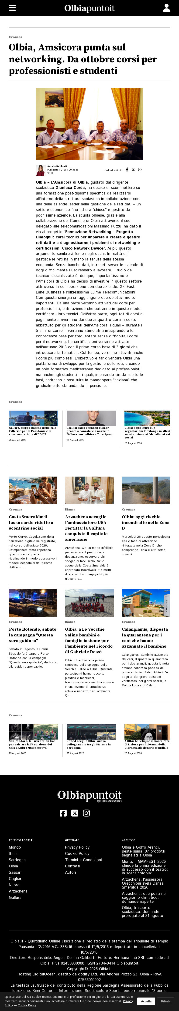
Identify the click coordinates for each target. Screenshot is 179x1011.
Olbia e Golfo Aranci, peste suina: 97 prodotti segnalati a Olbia (143, 851)
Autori (70, 872)
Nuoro (14, 885)
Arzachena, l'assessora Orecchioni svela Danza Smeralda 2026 (143, 883)
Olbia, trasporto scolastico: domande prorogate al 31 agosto (142, 912)
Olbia (13, 866)
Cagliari (15, 879)
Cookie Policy (77, 853)
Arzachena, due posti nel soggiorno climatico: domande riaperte (144, 897)
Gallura (15, 897)
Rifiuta (165, 1001)
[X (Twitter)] (75, 813)
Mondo (15, 847)
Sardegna (17, 860)
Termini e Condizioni (83, 860)
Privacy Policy (77, 847)
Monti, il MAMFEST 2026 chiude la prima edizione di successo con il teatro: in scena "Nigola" (145, 867)
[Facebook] (63, 813)
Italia (13, 853)
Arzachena (18, 891)
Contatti (72, 866)
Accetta (146, 1001)
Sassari (15, 872)
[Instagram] (86, 813)
